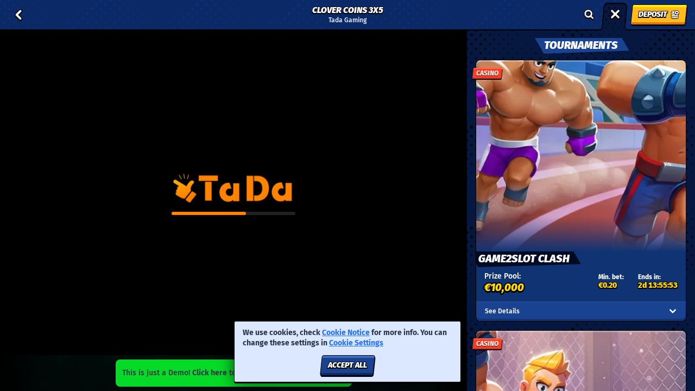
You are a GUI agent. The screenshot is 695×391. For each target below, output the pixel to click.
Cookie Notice (346, 332)
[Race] (615, 14)
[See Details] (672, 311)
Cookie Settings (356, 343)
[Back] (18, 14)
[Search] (589, 14)
